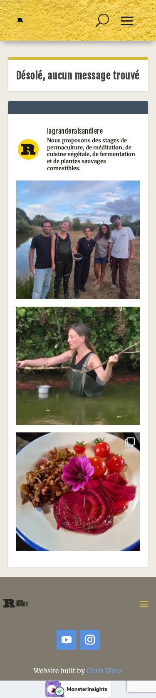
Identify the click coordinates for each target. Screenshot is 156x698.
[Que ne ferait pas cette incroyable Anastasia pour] (78, 368)
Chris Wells (104, 670)
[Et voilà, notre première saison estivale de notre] (78, 494)
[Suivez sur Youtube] (67, 640)
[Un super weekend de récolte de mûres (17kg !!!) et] (78, 242)
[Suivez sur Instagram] (90, 640)
